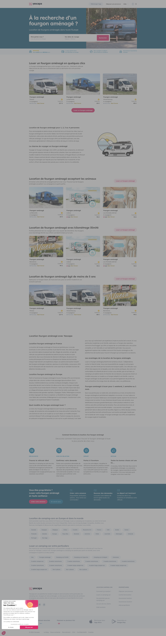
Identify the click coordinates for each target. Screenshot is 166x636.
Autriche (87, 534)
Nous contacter (55, 632)
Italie (97, 534)
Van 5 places (56, 569)
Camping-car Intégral (100, 557)
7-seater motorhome (73, 561)
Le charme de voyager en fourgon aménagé (48, 146)
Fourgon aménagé (44, 557)
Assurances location (125, 598)
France (99, 530)
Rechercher (103, 38)
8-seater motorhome (55, 561)
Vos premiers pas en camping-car (103, 599)
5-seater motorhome (110, 561)
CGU (73, 632)
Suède (117, 530)
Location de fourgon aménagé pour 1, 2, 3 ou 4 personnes (54, 128)
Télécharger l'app (96, 4)
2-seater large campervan (39, 569)
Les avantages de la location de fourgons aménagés (108, 358)
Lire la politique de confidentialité (11, 621)
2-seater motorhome (55, 565)
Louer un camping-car (103, 595)
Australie (107, 534)
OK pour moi (29, 627)
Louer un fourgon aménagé (83, 110)
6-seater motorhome (92, 561)
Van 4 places (70, 569)
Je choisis (10, 627)
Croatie (75, 530)
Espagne (44, 530)
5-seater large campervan (75, 565)
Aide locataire (100, 607)
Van (32, 557)
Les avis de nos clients (103, 604)
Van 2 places (83, 569)
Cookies (91, 632)
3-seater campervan (37, 561)
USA (108, 530)
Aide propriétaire (124, 605)
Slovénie (76, 534)
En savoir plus (56, 501)
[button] (4, 633)
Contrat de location (125, 595)
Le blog (46, 632)
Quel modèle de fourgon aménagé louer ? (47, 405)
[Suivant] (61, 84)
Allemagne (119, 534)
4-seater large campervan (97, 565)
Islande (44, 534)
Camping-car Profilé (62, 557)
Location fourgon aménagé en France (45, 343)
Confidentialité (82, 632)
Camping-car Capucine (81, 557)
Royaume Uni (87, 530)
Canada (33, 530)
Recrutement (66, 632)
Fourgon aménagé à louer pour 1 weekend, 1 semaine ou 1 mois (110, 387)
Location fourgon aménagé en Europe (45, 374)
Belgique (55, 530)
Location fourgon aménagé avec (50, 336)
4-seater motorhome (128, 561)
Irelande (130, 534)
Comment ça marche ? (103, 591)
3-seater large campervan (118, 565)
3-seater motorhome (37, 565)
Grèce (65, 530)
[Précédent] (31, 84)
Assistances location (125, 602)
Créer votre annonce (38, 501)
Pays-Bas (65, 534)
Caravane (116, 557)
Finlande (33, 534)
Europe (54, 534)
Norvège (44, 538)
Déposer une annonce (113, 4)
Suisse (126, 530)
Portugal (33, 538)
